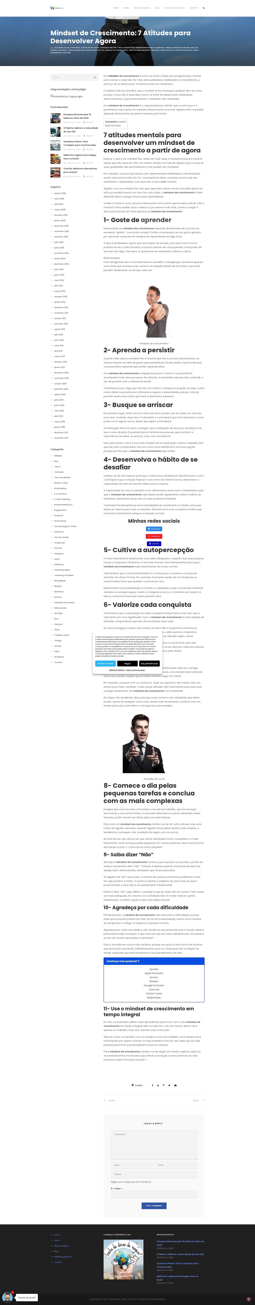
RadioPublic (154, 997)
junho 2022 (59, 275)
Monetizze (59, 591)
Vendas (57, 646)
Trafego (58, 640)
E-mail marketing (125, 48)
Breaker (154, 981)
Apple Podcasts (154, 973)
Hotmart (62, 50)
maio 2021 (58, 345)
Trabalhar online (183, 50)
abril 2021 (58, 351)
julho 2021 (58, 334)
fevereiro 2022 (60, 296)
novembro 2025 (61, 231)
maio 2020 (59, 410)
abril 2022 (58, 285)
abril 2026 (58, 204)
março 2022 (59, 291)
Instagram (59, 553)
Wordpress (55, 53)
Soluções (58, 624)
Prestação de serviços (64, 602)
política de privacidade (114, 656)
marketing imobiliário (117, 50)
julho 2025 (58, 242)
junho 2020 (59, 405)
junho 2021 (59, 340)
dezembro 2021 (61, 307)
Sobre (126, 8)
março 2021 (59, 356)
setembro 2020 (61, 389)
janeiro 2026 (59, 220)
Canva (57, 466)
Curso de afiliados (90, 48)
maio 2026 (59, 198)
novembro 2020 (61, 378)
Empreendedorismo (144, 48)
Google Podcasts (154, 985)
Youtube (66, 53)
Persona (155, 50)
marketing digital (95, 50)
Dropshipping (60, 488)
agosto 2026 (60, 193)
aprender (156, 219)
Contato (193, 8)
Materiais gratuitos (174, 8)
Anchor (154, 977)
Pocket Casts (154, 993)
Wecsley (90, 122)
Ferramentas (60, 521)
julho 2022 (58, 269)
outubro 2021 (60, 318)
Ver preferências (149, 663)
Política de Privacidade (135, 670)
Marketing (80, 50)
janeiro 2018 (59, 427)
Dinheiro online (108, 48)
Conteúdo (75, 48)
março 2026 (59, 209)
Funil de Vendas (61, 537)
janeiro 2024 (60, 258)
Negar (127, 663)
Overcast (154, 989)
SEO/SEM (58, 613)
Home (115, 8)
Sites (56, 618)
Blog (157, 8)
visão (163, 181)
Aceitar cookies (105, 663)
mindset (113, 76)
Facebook (159, 48)
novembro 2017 (61, 438)
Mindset (146, 50)
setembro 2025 (61, 236)
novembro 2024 (61, 253)
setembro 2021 (61, 323)
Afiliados (58, 48)
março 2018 (59, 421)
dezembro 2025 (61, 226)
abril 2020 (58, 416)
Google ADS (59, 542)
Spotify (154, 969)
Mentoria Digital (142, 8)
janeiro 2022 (59, 302)
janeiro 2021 (59, 367)
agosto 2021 (59, 329)
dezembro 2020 (61, 372)
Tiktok (57, 629)
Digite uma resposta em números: (131, 1182)
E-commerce (60, 493)
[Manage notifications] (249, 1299)
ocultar (121, 121)
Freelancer (59, 532)
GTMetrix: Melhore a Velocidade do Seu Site (180, 1254)
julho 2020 (59, 400)
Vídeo (195, 50)
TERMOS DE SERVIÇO (117, 670)
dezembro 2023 (61, 264)
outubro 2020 (60, 383)
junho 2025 (59, 247)
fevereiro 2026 (61, 215)
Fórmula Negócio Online (177, 48)
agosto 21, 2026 (73, 122)
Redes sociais (166, 50)
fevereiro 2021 (60, 362)
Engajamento (60, 510)
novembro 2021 (61, 313)
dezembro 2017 (61, 432)
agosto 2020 (60, 394)
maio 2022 (59, 280)
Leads (71, 50)
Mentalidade (135, 50)
